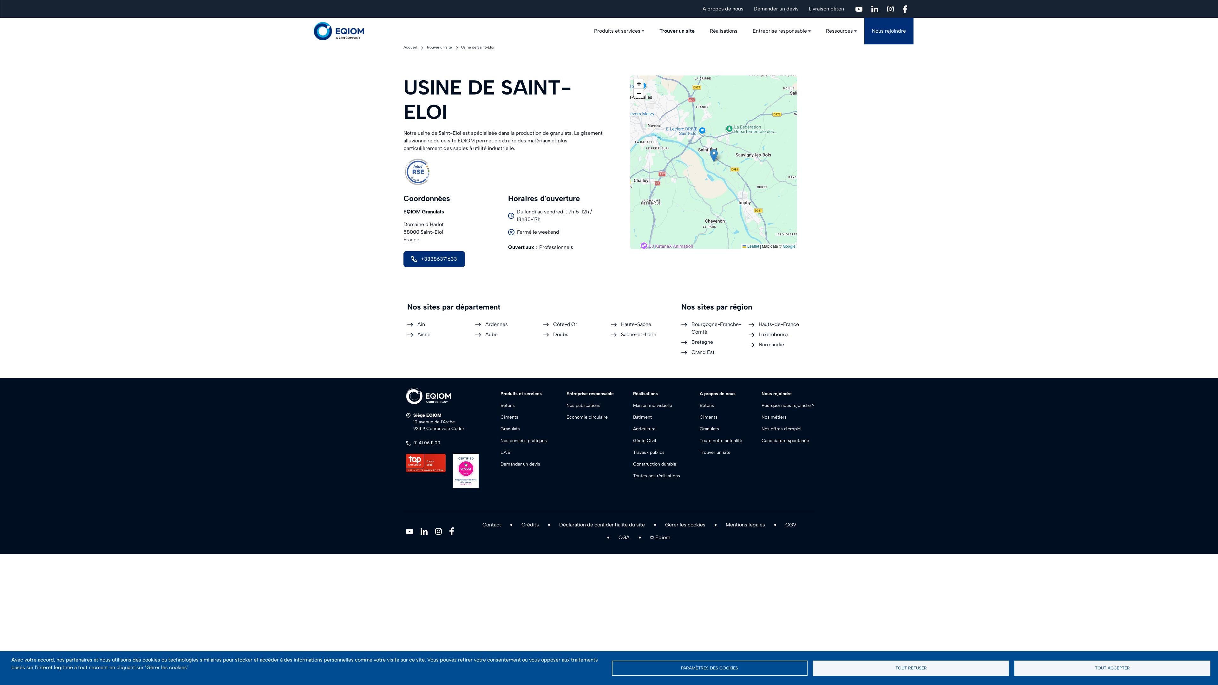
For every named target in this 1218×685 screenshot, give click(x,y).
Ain (421, 324)
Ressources (839, 31)
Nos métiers (774, 417)
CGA (624, 537)
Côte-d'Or (565, 324)
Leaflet (752, 246)
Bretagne (702, 342)
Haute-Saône (636, 324)
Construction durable (654, 464)
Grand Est (703, 352)
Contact (491, 525)
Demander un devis (776, 9)
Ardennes (496, 324)
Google (789, 246)
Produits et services (617, 31)
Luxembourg (773, 334)
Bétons (508, 405)
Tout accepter (1112, 667)
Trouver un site (677, 31)
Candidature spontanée (785, 440)
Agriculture (644, 429)
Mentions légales (745, 525)
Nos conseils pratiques (524, 440)
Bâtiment (642, 417)
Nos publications (583, 405)
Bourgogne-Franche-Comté (716, 328)
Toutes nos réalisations (656, 476)
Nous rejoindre (889, 31)
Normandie (771, 345)
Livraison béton (826, 9)
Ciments (509, 417)
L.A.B (505, 452)
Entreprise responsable (780, 31)
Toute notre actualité (721, 440)
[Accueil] (342, 31)
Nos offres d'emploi (782, 429)
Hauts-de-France (779, 324)
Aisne (423, 334)
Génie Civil (644, 440)
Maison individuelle (652, 405)
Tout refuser (911, 667)
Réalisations (723, 31)
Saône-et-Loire (638, 334)
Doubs (560, 334)
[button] (714, 155)
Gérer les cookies (685, 525)
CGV (790, 525)
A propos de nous (723, 9)
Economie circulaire (587, 417)
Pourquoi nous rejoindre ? (788, 405)
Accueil (410, 47)
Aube (491, 334)
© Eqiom (660, 537)
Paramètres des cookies (709, 667)
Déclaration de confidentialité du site (602, 525)
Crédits (530, 525)
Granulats (510, 429)
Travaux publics (649, 452)
